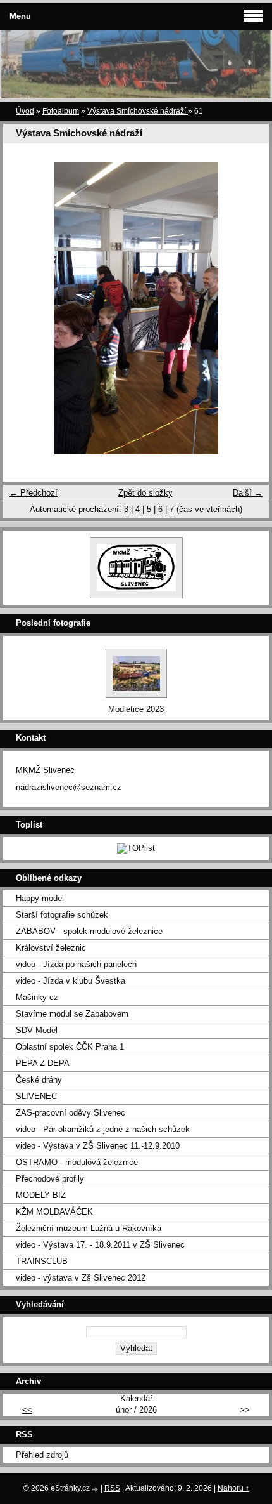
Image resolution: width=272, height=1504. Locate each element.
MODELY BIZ (41, 1195)
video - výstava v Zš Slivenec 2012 (80, 1278)
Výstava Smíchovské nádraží (137, 111)
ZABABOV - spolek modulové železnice (89, 931)
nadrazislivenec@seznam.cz (68, 787)
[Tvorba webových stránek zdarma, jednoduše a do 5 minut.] (96, 1489)
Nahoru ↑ (233, 1488)
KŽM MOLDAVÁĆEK (54, 1212)
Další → (248, 493)
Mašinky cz (37, 997)
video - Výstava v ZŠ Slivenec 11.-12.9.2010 (98, 1146)
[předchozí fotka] (23, 308)
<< (27, 1410)
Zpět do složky (145, 493)
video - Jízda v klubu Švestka (70, 981)
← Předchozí (33, 493)
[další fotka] (248, 308)
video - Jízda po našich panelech (76, 964)
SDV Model (37, 1030)
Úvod (25, 111)
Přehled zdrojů (42, 1455)
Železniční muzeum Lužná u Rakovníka (88, 1228)
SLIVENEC (36, 1096)
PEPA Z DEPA (43, 1063)
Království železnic (51, 948)
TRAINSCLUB (42, 1261)
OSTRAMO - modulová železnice (77, 1162)
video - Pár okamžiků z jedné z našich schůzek (103, 1129)
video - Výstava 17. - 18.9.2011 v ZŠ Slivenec (100, 1245)
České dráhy (39, 1080)
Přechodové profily (50, 1179)
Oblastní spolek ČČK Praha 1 (70, 1047)
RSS (112, 1488)
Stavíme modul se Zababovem (72, 1014)
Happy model (40, 898)
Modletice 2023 (136, 709)
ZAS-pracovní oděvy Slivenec (70, 1113)
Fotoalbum (60, 111)
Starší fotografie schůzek (62, 915)
